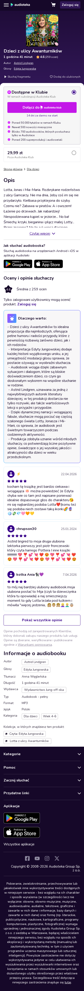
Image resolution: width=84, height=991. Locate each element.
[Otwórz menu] (6, 5)
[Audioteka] (20, 5)
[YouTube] (37, 858)
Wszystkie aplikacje (19, 844)
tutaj (68, 982)
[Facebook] (27, 858)
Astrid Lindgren (23, 63)
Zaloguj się (70, 5)
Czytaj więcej (40, 234)
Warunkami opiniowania (35, 645)
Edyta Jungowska (25, 68)
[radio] (42, 94)
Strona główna (13, 169)
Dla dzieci (33, 169)
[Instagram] (47, 858)
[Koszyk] (53, 5)
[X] (57, 858)
